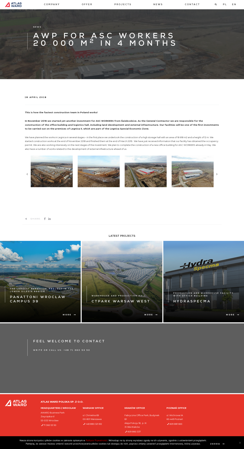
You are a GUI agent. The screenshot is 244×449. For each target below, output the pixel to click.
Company (52, 5)
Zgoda (215, 444)
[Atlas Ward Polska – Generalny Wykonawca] (13, 4)
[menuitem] (51, 4)
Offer (87, 5)
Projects (123, 5)
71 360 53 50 (50, 425)
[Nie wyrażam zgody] (240, 442)
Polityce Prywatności (96, 440)
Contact (192, 5)
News (158, 5)
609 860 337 (134, 431)
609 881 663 (175, 424)
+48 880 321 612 (94, 424)
